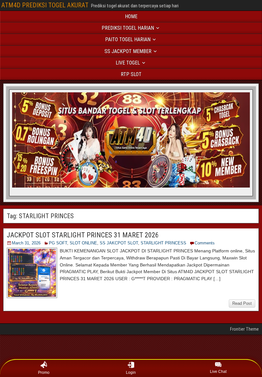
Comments (205, 243)
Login (131, 372)
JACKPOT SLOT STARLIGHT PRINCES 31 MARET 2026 (83, 235)
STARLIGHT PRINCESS (163, 243)
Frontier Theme (244, 329)
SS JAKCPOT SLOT (119, 243)
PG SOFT (58, 243)
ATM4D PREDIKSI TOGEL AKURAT (45, 5)
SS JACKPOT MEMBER (127, 51)
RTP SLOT (131, 74)
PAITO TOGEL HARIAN (127, 39)
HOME (131, 16)
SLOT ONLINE (83, 243)
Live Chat (218, 371)
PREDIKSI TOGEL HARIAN (128, 28)
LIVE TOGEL (128, 63)
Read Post (242, 303)
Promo (44, 372)
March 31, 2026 (26, 243)
